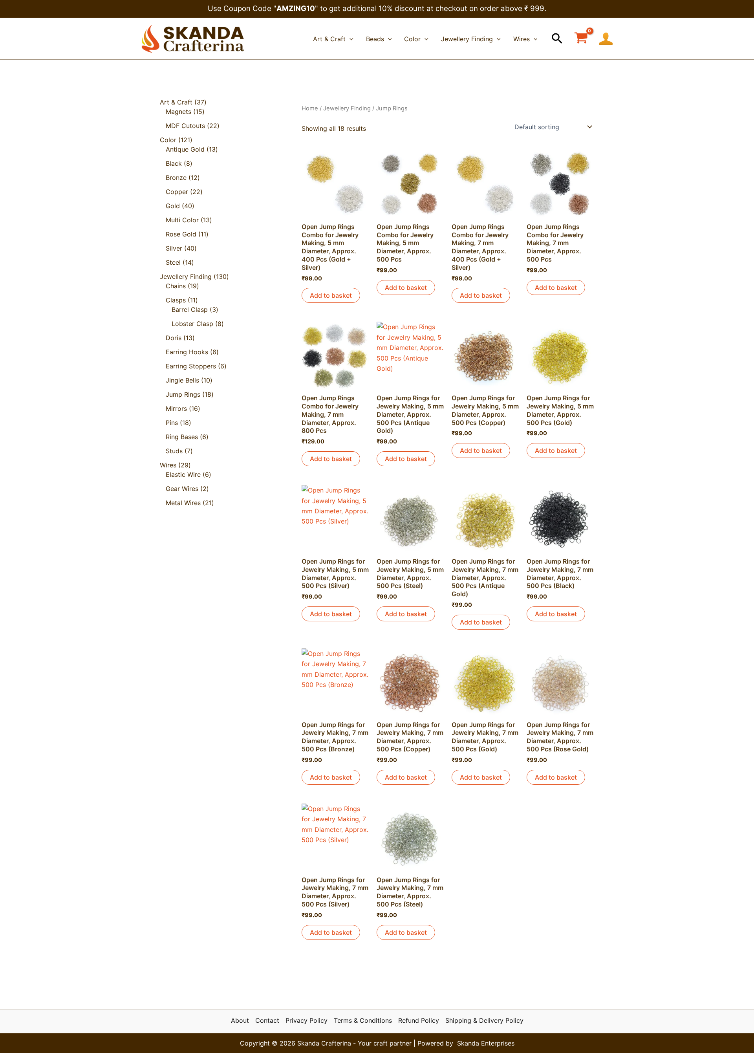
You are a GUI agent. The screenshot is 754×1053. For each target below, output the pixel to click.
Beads (375, 39)
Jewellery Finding (467, 39)
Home (310, 108)
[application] (349, 39)
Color (412, 39)
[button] (557, 39)
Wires (521, 39)
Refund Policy (418, 1020)
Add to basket (331, 295)
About (240, 1020)
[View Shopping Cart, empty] (581, 38)
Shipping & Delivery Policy (484, 1020)
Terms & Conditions (363, 1020)
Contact (267, 1020)
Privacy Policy (306, 1020)
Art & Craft (329, 39)
